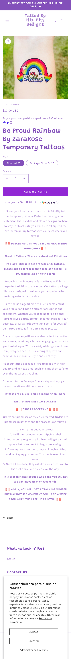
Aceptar (33, 631)
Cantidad (7, 171)
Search (11, 558)
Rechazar (34, 641)
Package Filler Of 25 (42, 163)
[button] (7, 20)
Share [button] (10, 517)
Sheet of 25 (14, 163)
